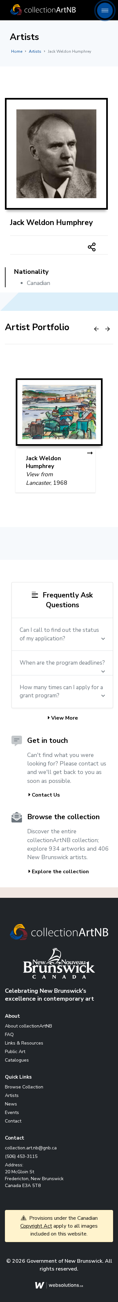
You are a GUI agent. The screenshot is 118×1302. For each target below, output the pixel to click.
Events (12, 1112)
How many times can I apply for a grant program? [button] (61, 692)
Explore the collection (59, 871)
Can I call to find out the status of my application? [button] (59, 634)
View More (64, 718)
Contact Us (45, 795)
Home (16, 51)
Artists (35, 51)
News (11, 1104)
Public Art (15, 1051)
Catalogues (17, 1060)
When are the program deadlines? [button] (62, 663)
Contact (13, 1121)
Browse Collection (24, 1087)
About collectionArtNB (28, 1026)
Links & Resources (24, 1043)
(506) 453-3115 (21, 1156)
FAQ (9, 1034)
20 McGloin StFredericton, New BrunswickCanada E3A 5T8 (34, 1179)
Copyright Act (36, 1226)
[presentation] (96, 329)
